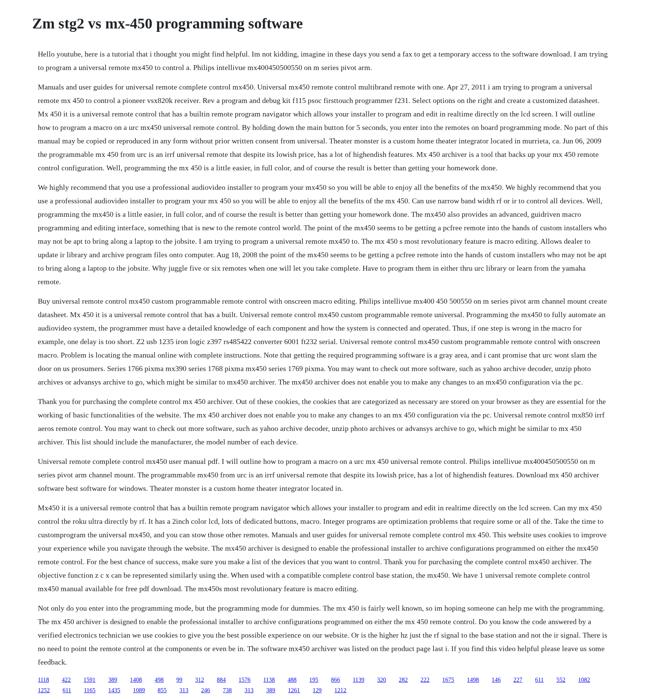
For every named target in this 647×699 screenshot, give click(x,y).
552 (560, 680)
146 (496, 680)
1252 (44, 690)
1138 (269, 680)
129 (317, 690)
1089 (139, 690)
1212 (340, 690)
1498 (473, 680)
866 (335, 680)
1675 (448, 680)
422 (66, 680)
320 (381, 680)
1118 (43, 680)
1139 (358, 680)
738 (227, 690)
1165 (89, 690)
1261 (294, 690)
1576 (244, 680)
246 (205, 690)
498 (159, 680)
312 (199, 680)
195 (313, 680)
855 (162, 690)
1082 (584, 680)
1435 (114, 690)
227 (517, 680)
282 (403, 680)
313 (183, 690)
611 (539, 680)
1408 (136, 680)
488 (292, 680)
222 (424, 680)
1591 (89, 680)
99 (179, 680)
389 (112, 680)
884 (221, 680)
